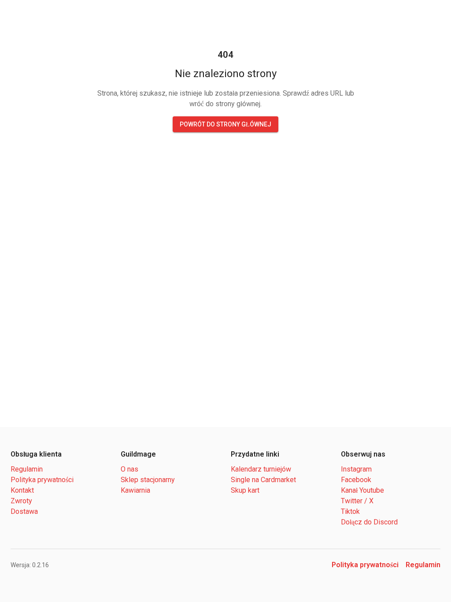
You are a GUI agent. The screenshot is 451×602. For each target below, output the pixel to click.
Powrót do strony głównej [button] (225, 124)
